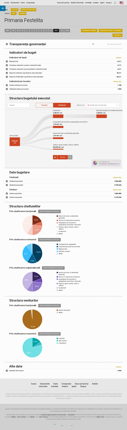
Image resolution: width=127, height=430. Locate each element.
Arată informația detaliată (49, 211)
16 (50, 30)
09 (17, 30)
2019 (67, 30)
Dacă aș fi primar (63, 3)
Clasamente (14, 3)
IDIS (102, 417)
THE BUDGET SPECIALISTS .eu (109, 164)
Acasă (6, 3)
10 (22, 30)
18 (61, 30)
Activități (88, 3)
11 (27, 30)
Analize (96, 3)
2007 (7, 30)
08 (13, 30)
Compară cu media (89, 30)
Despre (109, 3)
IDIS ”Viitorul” (22, 417)
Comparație (30, 3)
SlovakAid (71, 415)
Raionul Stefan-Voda (28, 9)
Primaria (22, 13)
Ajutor (102, 3)
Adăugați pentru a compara (110, 30)
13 (36, 30)
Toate (14, 13)
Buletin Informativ (77, 3)
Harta (23, 3)
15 (46, 30)
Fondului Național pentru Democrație (53, 415)
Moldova (14, 9)
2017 (56, 30)
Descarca (117, 35)
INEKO (14, 417)
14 (41, 30)
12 (32, 30)
